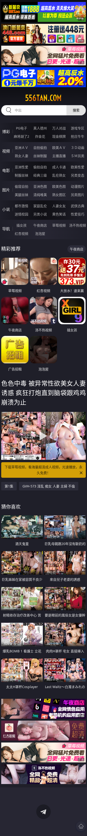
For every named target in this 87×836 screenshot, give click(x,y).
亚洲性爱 (21, 167)
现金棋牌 (59, 136)
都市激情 (21, 206)
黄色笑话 (59, 214)
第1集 (9, 486)
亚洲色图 (40, 186)
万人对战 (59, 128)
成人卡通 (59, 167)
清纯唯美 (40, 194)
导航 (6, 228)
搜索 (76, 110)
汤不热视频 (77, 225)
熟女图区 (59, 194)
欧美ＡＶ (59, 147)
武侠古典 (77, 206)
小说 (6, 209)
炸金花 (40, 136)
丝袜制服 (40, 156)
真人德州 (40, 128)
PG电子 (21, 128)
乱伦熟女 (59, 175)
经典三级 (40, 175)
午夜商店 (40, 225)
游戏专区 (77, 128)
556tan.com (43, 98)
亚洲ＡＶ (21, 147)
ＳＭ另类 (77, 156)
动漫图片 (77, 186)
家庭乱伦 (40, 206)
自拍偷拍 (40, 147)
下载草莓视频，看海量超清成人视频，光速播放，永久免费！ (43, 470)
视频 (6, 151)
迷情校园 (21, 214)
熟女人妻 (21, 156)
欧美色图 (59, 186)
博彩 (6, 131)
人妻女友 (59, 206)
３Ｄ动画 (77, 147)
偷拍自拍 (40, 167)
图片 (6, 190)
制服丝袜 (21, 175)
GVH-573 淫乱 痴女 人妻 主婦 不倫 (48, 486)
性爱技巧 (77, 214)
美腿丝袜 (21, 194)
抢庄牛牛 (77, 136)
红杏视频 (21, 233)
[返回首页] (81, 826)
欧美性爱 (77, 167)
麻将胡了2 (21, 136)
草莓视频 (59, 225)
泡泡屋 (40, 233)
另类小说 (40, 214)
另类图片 (77, 194)
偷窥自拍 (21, 186)
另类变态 (77, 175)
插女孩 (21, 225)
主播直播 (59, 156)
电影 (6, 170)
